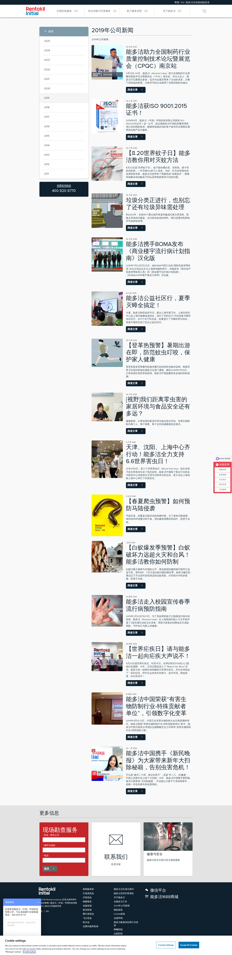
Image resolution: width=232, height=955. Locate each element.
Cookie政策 (119, 914)
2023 (47, 60)
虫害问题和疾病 (90, 926)
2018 (46, 107)
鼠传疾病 (87, 909)
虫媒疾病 (87, 905)
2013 (46, 154)
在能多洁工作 (120, 901)
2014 (46, 145)
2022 (47, 69)
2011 (46, 173)
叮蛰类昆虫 (88, 893)
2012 (46, 164)
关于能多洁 (169, 11)
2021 (46, 79)
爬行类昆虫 (88, 914)
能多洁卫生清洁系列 (124, 889)
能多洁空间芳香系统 (124, 893)
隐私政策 (118, 909)
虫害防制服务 (64, 11)
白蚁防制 (118, 933)
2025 (47, 41)
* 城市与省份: (49, 845)
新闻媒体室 (88, 889)
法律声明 (118, 918)
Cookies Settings (166, 945)
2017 (46, 116)
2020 (47, 88)
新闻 (50, 31)
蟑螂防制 (118, 929)
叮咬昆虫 (87, 897)
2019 (46, 98)
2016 (46, 126)
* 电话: (46, 855)
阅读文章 (133, 89)
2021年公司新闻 (122, 905)
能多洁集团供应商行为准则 (126, 924)
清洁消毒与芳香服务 (99, 11)
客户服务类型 (134, 11)
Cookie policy (29, 952)
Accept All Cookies (188, 945)
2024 (47, 50)
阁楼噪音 (87, 901)
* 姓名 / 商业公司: (51, 835)
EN (182, 2)
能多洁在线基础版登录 (198, 2)
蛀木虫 (86, 922)
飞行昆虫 (87, 918)
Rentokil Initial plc (54, 899)
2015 (46, 136)
